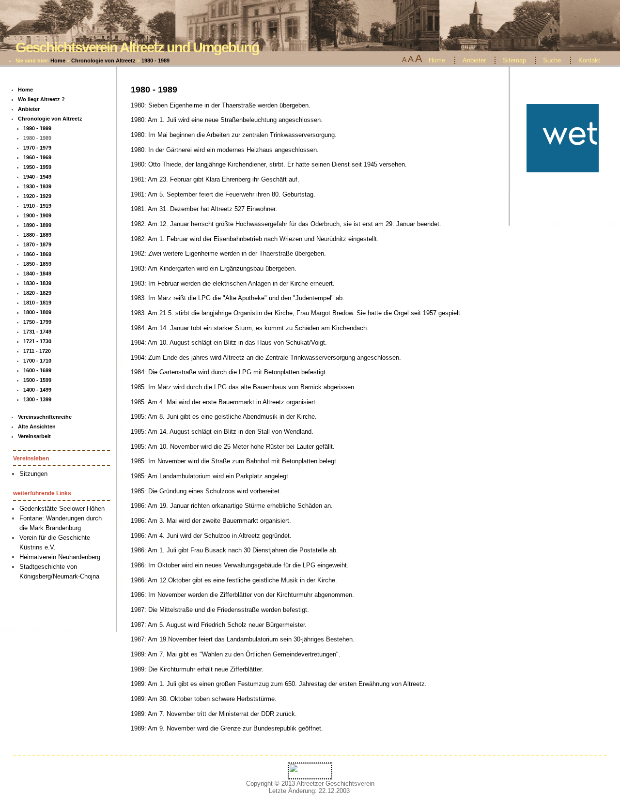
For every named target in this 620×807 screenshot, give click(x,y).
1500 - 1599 (37, 380)
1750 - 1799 (37, 322)
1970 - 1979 (37, 148)
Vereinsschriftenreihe (45, 417)
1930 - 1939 (37, 186)
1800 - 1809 (37, 312)
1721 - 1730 (37, 341)
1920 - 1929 (37, 196)
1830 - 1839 (37, 283)
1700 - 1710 (37, 361)
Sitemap (514, 60)
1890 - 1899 (37, 225)
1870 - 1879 (37, 244)
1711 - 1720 (37, 351)
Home (57, 60)
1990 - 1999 (37, 128)
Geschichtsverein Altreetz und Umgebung (137, 47)
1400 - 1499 (37, 390)
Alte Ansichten (37, 426)
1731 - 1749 (37, 332)
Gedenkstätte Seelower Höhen (62, 508)
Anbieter (474, 60)
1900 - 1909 (37, 215)
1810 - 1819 (37, 302)
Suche (552, 60)
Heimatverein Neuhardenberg (59, 557)
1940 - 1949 (37, 177)
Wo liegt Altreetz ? (41, 99)
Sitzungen (33, 473)
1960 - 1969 (37, 157)
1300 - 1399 (37, 399)
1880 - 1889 (37, 235)
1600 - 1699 (37, 370)
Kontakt (589, 60)
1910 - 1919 (37, 206)
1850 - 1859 (37, 264)
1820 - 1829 (37, 293)
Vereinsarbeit (34, 436)
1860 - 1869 (37, 254)
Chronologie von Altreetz (103, 60)
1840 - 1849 (37, 273)
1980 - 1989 (155, 60)
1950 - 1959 (37, 167)
